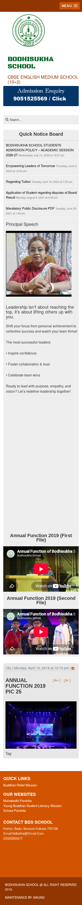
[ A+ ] (57, 680)
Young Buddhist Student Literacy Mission (32, 805)
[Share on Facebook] (73, 668)
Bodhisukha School (22, 884)
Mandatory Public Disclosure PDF (30, 208)
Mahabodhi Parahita (17, 800)
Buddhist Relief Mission (20, 785)
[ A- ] (67, 680)
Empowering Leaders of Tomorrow (30, 165)
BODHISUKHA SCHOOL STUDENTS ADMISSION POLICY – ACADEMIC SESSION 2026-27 (40, 150)
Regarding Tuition (18, 181)
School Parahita (14, 810)
